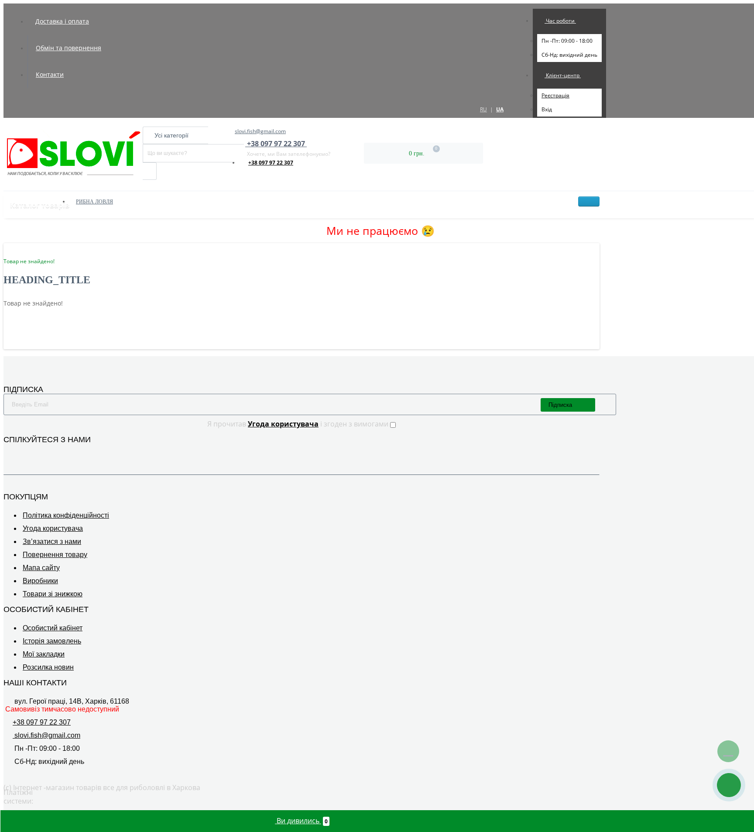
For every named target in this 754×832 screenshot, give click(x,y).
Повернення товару (55, 554)
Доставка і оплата (62, 21)
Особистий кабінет (52, 628)
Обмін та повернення (68, 48)
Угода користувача (53, 528)
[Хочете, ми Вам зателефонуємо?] (729, 785)
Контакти (50, 74)
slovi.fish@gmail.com (260, 131)
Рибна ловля (94, 202)
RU (483, 109)
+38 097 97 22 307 (270, 162)
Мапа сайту (41, 567)
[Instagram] (21, 452)
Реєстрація (555, 95)
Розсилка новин (48, 667)
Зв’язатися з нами (52, 541)
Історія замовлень (52, 641)
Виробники (40, 580)
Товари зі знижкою (52, 594)
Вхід (547, 109)
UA (500, 109)
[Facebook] (8, 452)
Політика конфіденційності (66, 515)
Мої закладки (44, 654)
